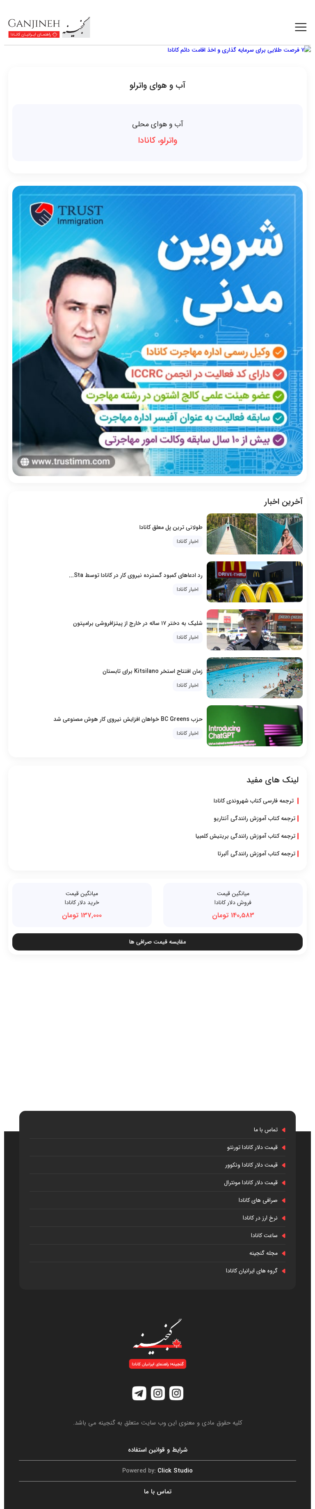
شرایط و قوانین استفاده (157, 1450)
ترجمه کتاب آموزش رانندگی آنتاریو (254, 818)
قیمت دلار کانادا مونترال (251, 1182)
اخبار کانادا (188, 541)
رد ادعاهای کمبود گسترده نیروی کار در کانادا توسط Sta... (136, 575)
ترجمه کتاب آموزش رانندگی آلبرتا (256, 853)
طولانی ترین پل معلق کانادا (171, 527)
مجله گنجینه (263, 1253)
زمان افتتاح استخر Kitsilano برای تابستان (153, 671)
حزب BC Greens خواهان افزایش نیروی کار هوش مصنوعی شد (128, 719)
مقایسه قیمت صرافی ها (157, 941)
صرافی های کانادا (258, 1200)
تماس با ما (266, 1129)
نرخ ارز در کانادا (260, 1217)
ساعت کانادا (264, 1235)
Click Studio (157, 1471)
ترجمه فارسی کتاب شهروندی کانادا (254, 800)
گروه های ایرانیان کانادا (252, 1270)
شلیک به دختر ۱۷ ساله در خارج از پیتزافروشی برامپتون (138, 623)
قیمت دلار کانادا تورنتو (252, 1147)
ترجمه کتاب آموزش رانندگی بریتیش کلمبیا (245, 836)
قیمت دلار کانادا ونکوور (251, 1164)
